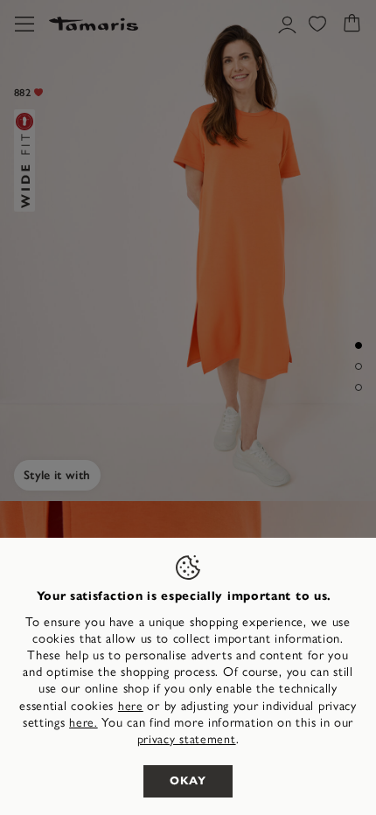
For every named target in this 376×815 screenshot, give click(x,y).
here (130, 706)
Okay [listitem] (188, 781)
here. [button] (83, 722)
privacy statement (186, 739)
